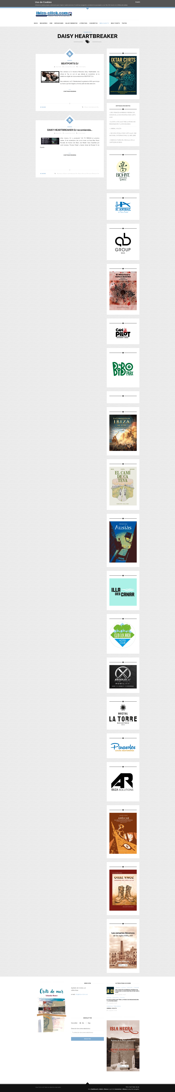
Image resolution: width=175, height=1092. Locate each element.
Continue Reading (69, 91)
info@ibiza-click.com (81, 994)
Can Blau (60, 173)
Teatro (124, 23)
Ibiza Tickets (115, 23)
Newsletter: (74, 1023)
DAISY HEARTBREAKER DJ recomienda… (69, 130)
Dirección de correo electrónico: (80, 1028)
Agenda (117, 987)
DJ (98, 107)
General (136, 987)
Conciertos (93, 23)
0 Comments (81, 66)
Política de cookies (123, 5)
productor (96, 173)
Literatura (83, 23)
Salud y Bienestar (71, 23)
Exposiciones (58, 23)
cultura (123, 987)
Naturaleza (117, 1006)
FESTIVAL (130, 987)
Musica (69, 60)
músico (89, 173)
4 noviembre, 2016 (70, 133)
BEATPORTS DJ (69, 63)
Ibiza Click (58, 66)
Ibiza (80, 173)
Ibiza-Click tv (104, 23)
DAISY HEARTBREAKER (90, 107)
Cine (50, 23)
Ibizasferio (43, 23)
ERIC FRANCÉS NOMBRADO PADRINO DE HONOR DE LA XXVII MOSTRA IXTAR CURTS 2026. (122, 115)
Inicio (36, 23)
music (84, 173)
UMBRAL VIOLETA (115, 128)
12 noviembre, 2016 (69, 66)
